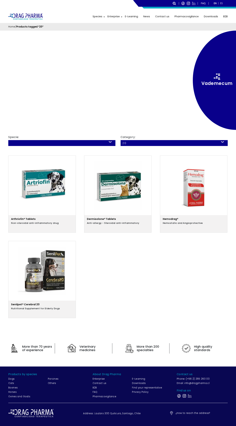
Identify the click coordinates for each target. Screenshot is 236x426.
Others (52, 383)
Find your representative (147, 387)
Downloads (211, 16)
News (146, 16)
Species (97, 16)
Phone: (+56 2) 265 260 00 (193, 379)
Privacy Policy (140, 392)
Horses (12, 392)
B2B (225, 16)
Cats (11, 383)
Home (11, 26)
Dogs (11, 379)
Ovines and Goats (19, 396)
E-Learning (131, 16)
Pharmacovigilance (186, 16)
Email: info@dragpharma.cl (193, 383)
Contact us (162, 16)
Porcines (53, 379)
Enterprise (113, 16)
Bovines (13, 387)
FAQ (95, 392)
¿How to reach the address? (193, 413)
